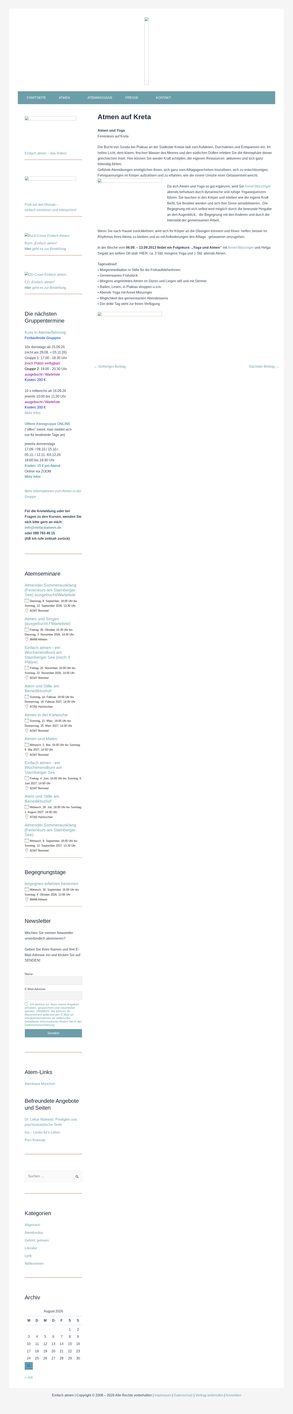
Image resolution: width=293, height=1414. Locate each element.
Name (29, 974)
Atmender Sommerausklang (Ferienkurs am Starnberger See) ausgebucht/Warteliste (50, 590)
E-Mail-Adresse (35, 989)
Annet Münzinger (258, 186)
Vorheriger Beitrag (110, 366)
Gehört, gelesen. (37, 1240)
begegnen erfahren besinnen (51, 883)
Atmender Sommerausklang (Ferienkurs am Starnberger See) (50, 830)
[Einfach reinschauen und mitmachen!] (50, 133)
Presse (131, 97)
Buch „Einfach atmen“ (41, 243)
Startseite (36, 97)
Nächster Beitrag (264, 366)
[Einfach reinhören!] (50, 188)
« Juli (29, 1377)
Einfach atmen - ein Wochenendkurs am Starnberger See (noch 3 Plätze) (47, 654)
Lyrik (28, 1256)
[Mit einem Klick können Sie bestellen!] (47, 236)
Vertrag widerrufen (209, 1395)
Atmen (64, 97)
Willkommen (34, 1263)
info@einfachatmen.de (43, 527)
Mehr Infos (33, 413)
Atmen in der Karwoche (46, 715)
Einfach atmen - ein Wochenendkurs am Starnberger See (43, 767)
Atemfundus (34, 1232)
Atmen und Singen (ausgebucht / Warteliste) (47, 621)
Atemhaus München (40, 1084)
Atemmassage (100, 97)
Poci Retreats (35, 1140)
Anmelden (233, 1395)
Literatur (31, 1248)
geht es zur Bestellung (45, 249)
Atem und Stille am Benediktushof (42, 688)
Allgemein (32, 1225)
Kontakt (163, 97)
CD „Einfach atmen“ (40, 282)
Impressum (162, 1395)
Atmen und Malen (41, 738)
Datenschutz (183, 1395)
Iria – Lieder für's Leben (42, 1132)
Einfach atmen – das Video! (45, 153)
